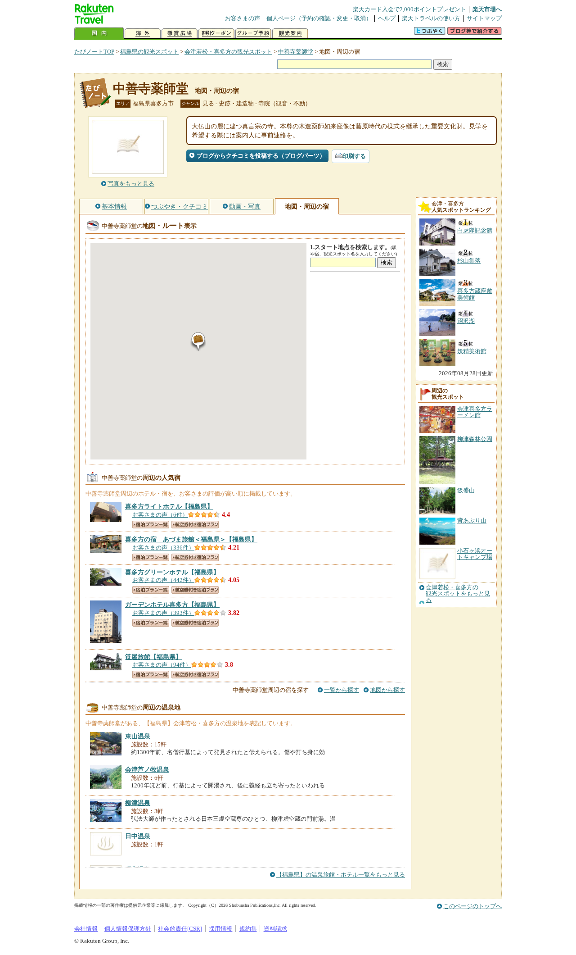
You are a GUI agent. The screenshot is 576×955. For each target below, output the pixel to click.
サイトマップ (484, 18)
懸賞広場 (180, 33)
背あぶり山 (471, 520)
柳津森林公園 (474, 439)
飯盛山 (466, 490)
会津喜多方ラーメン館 (474, 411)
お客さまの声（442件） (163, 580)
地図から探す (387, 690)
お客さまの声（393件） (163, 612)
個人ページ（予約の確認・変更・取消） (319, 18)
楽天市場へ (487, 9)
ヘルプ (387, 18)
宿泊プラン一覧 (150, 524)
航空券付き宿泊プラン (195, 524)
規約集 (248, 928)
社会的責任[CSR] (180, 928)
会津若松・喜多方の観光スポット (228, 51)
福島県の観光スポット (149, 51)
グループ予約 (253, 33)
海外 (143, 33)
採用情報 (220, 928)
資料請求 (275, 928)
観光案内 (290, 33)
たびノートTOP (94, 51)
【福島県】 (169, 506)
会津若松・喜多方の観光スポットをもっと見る (458, 594)
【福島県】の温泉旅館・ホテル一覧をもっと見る (340, 874)
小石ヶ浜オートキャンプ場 (474, 553)
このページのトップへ (472, 906)
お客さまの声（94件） (161, 664)
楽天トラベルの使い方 (431, 18)
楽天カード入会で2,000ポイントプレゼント (409, 9)
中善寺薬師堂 (295, 51)
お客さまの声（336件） (163, 547)
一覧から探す (341, 690)
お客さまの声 (242, 18)
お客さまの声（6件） (160, 514)
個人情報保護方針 (127, 928)
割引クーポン (216, 33)
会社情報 (86, 928)
